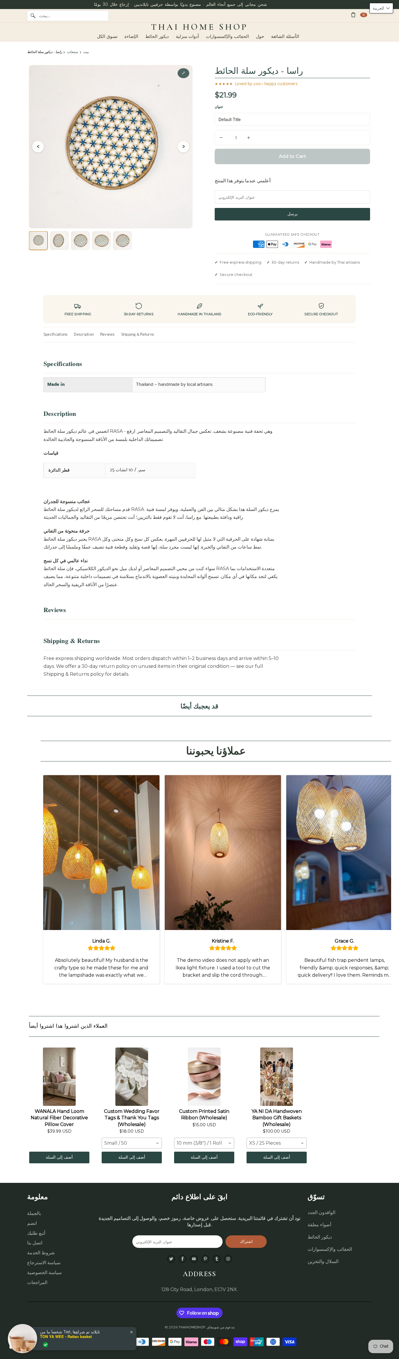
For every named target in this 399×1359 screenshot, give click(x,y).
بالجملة (34, 1213)
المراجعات (37, 1282)
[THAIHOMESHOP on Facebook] (182, 1259)
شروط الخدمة (41, 1253)
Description (84, 335)
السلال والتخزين (323, 1261)
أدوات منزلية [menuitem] (187, 36)
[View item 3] (80, 240)
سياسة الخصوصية (44, 1272)
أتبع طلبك (36, 1233)
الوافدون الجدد (321, 1212)
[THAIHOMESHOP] (199, 27)
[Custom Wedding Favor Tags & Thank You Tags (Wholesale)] (132, 1077)
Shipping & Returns (137, 335)
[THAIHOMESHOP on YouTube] (194, 1259)
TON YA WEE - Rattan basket (66, 1336)
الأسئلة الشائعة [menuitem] (285, 36)
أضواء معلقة (319, 1225)
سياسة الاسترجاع (43, 1263)
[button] (381, 8)
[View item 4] (101, 240)
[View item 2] (59, 240)
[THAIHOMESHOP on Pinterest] (205, 1259)
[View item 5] (122, 240)
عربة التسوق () (364, 15)
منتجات (72, 52)
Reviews (107, 335)
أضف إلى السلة (59, 1157)
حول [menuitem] (260, 36)
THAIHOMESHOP (191, 1327)
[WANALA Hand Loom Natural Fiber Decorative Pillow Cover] (59, 1077)
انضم (32, 1223)
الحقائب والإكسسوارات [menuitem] (227, 36)
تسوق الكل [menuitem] (107, 36)
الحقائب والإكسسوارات (330, 1249)
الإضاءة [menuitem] (131, 36)
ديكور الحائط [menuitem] (157, 36)
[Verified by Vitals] (45, 1344)
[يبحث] (33, 15)
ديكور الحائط (320, 1237)
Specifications (55, 335)
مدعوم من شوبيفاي (221, 1327)
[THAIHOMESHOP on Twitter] (171, 1259)
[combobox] (132, 1143)
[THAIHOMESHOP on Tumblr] (217, 1259)
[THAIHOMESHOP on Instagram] (228, 1259)
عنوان (219, 106)
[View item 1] (38, 240)
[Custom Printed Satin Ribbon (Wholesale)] (204, 1077)
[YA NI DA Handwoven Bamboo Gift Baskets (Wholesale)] (277, 1077)
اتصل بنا (34, 1243)
